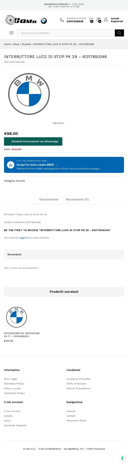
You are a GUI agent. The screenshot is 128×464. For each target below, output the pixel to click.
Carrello (8, 416)
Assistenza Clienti (76, 18)
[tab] (49, 201)
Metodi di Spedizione (78, 388)
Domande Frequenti (15, 425)
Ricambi (20, 180)
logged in (24, 237)
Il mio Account (12, 411)
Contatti (71, 416)
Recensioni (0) (77, 199)
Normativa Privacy (14, 383)
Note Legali (10, 379)
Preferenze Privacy (14, 393)
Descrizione (48, 199)
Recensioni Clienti (76, 420)
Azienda (70, 411)
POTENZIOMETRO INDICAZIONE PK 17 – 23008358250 (22, 335)
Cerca (119, 32)
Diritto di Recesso (76, 383)
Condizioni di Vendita (78, 379)
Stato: (7, 149)
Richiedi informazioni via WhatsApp (34, 141)
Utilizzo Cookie (12, 388)
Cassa (7, 420)
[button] (15, 328)
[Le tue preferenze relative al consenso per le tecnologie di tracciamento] (122, 458)
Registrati (117, 21)
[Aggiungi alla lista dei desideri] (30, 328)
